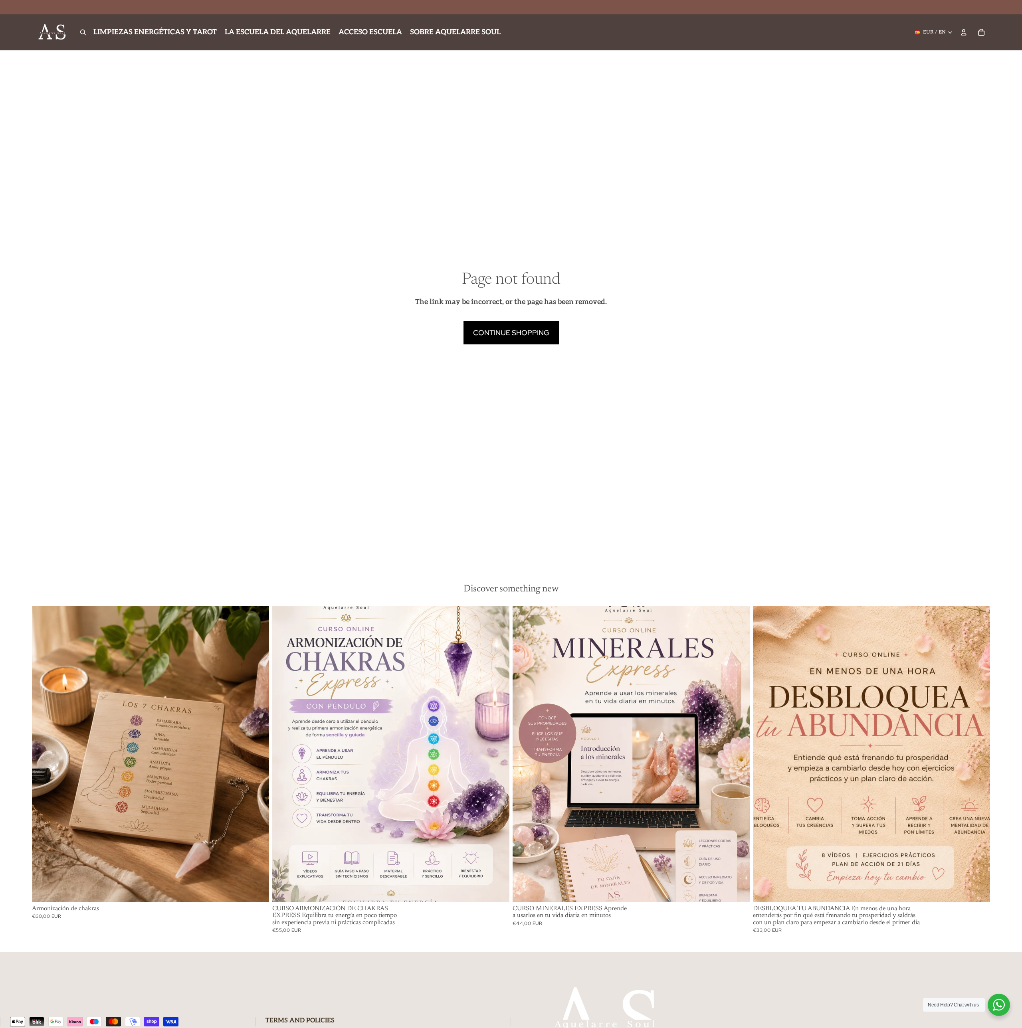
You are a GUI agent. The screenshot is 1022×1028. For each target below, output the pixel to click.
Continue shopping (511, 332)
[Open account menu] (963, 32)
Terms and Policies (300, 1020)
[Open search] (83, 32)
